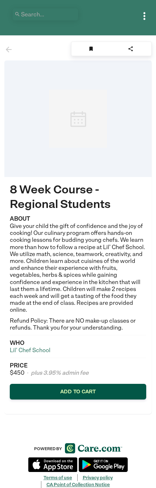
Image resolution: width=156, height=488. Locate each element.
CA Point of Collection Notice (78, 484)
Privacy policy (98, 477)
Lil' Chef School (30, 350)
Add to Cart (78, 391)
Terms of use (58, 477)
